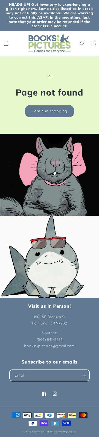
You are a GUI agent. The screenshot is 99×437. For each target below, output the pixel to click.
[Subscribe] (84, 375)
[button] (6, 44)
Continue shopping (49, 111)
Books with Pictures (42, 431)
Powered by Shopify (65, 431)
